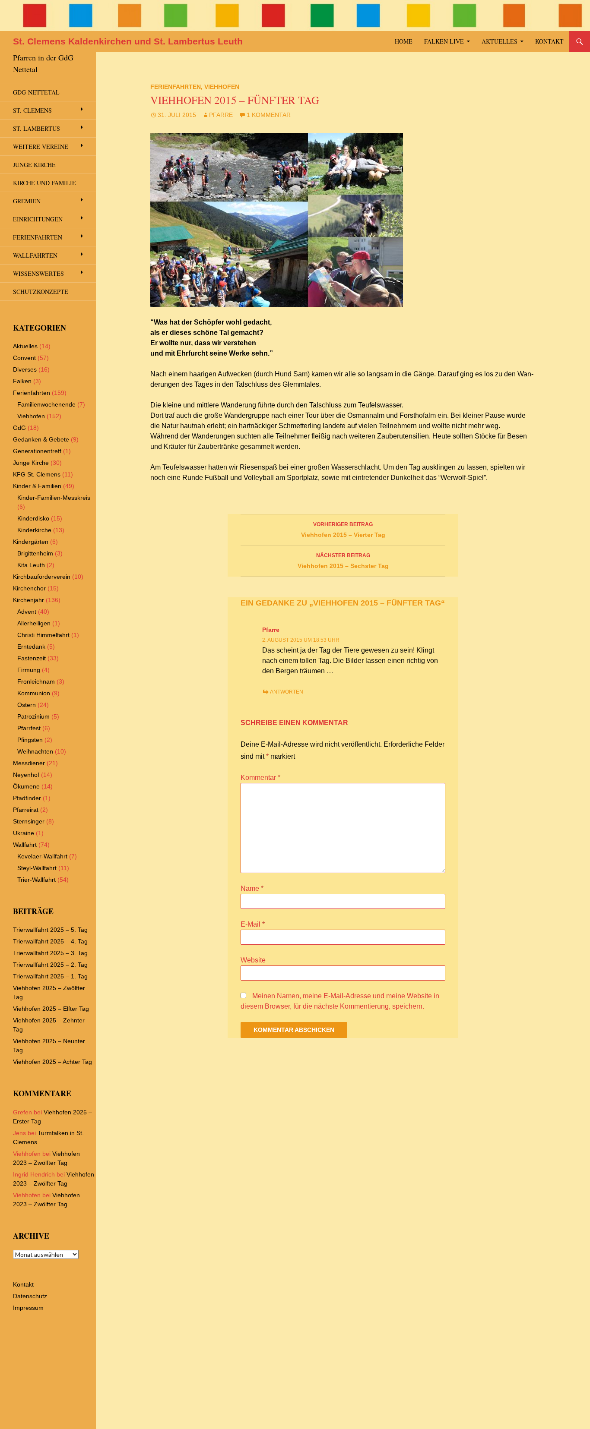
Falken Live (444, 41)
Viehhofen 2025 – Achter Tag (52, 1061)
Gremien (27, 201)
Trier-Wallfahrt (36, 879)
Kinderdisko (33, 518)
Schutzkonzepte (40, 291)
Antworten (286, 692)
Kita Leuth (31, 565)
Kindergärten (30, 541)
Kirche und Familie (44, 183)
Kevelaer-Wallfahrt (42, 856)
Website (253, 960)
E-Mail (253, 924)
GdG (19, 427)
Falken (22, 381)
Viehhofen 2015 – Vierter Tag (343, 529)
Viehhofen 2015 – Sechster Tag (343, 560)
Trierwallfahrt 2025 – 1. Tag (50, 976)
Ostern (26, 704)
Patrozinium (33, 716)
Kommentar (260, 777)
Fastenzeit (31, 658)
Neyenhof (26, 774)
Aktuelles (499, 41)
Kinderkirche (34, 530)
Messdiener (29, 763)
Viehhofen (221, 86)
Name (252, 888)
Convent (24, 357)
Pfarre (221, 114)
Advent (26, 611)
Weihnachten (35, 751)
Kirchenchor (29, 588)
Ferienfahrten (175, 86)
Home (403, 41)
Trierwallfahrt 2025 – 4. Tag (50, 941)
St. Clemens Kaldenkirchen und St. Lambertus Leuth (128, 41)
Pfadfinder (27, 798)
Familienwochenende (46, 404)
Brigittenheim (35, 553)
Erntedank (31, 646)
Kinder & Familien (37, 486)
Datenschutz (30, 1296)
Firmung (28, 669)
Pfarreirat (25, 809)
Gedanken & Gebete (41, 439)
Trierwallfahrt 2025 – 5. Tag (50, 929)
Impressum (28, 1307)
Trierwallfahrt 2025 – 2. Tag (50, 964)
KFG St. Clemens (36, 474)
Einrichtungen (38, 219)
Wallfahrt (25, 844)
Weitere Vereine (40, 146)
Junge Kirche (34, 165)
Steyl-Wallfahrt (37, 867)
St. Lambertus (36, 128)
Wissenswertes (38, 273)
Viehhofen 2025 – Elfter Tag (51, 1008)
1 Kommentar (269, 114)
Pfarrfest (29, 728)
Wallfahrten (35, 255)
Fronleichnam (36, 681)
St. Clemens (32, 110)
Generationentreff (37, 451)
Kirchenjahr (28, 599)
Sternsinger (28, 821)
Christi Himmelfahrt (43, 634)
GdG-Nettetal (36, 92)
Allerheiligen (34, 623)
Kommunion (33, 693)
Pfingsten (30, 739)
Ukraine (23, 833)
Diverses (25, 369)
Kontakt (549, 41)
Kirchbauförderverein (41, 576)
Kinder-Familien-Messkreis (53, 497)
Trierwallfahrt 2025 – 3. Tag (50, 953)
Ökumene (26, 786)
